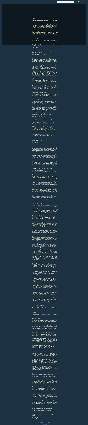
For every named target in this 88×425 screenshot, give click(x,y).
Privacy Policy (40, 44)
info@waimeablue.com (48, 114)
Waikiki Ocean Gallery (40, 422)
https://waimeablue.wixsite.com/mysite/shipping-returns (41, 171)
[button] (83, 1)
